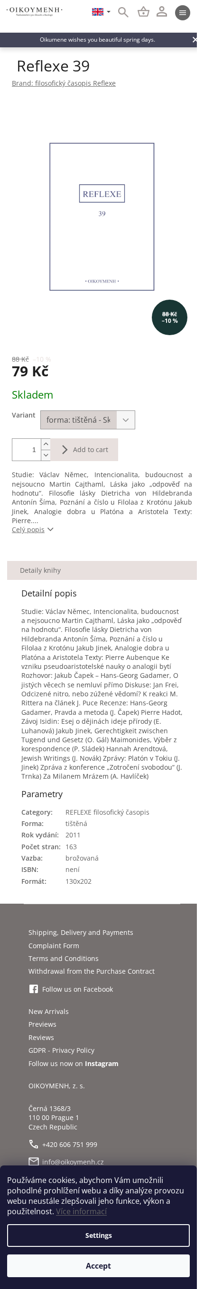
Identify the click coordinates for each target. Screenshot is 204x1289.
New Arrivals (48, 1011)
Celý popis (28, 529)
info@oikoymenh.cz (73, 1161)
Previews (42, 1024)
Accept (98, 1266)
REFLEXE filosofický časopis (107, 812)
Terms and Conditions (63, 958)
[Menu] (182, 12)
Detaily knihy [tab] (40, 570)
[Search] (118, 12)
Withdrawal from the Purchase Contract (91, 971)
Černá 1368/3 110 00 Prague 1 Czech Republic (53, 1117)
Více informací (81, 1211)
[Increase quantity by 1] (45, 444)
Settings (98, 1235)
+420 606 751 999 (69, 1144)
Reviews (41, 1037)
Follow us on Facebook (77, 989)
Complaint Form (53, 945)
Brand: (64, 83)
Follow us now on (73, 1063)
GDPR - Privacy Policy (61, 1050)
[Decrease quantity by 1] (45, 455)
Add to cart (90, 449)
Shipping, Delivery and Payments (80, 932)
